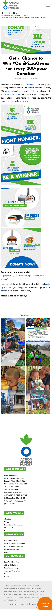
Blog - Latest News (10, 13)
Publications (8, 531)
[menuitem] (48, 5)
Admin (35, 78)
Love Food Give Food (11, 562)
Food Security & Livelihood (13, 546)
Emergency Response (11, 549)
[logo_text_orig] (21, 5)
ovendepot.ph (31, 84)
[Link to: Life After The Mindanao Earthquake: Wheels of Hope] (13, 378)
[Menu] (48, 5)
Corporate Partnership (12, 571)
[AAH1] (26, 40)
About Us (7, 519)
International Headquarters (13, 525)
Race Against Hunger (11, 568)
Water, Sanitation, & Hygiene (14, 543)
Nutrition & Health (10, 540)
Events (6, 574)
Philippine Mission (10, 522)
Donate (6, 577)
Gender (6, 552)
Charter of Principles (11, 528)
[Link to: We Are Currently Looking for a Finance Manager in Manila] (38, 330)
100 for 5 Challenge (11, 565)
